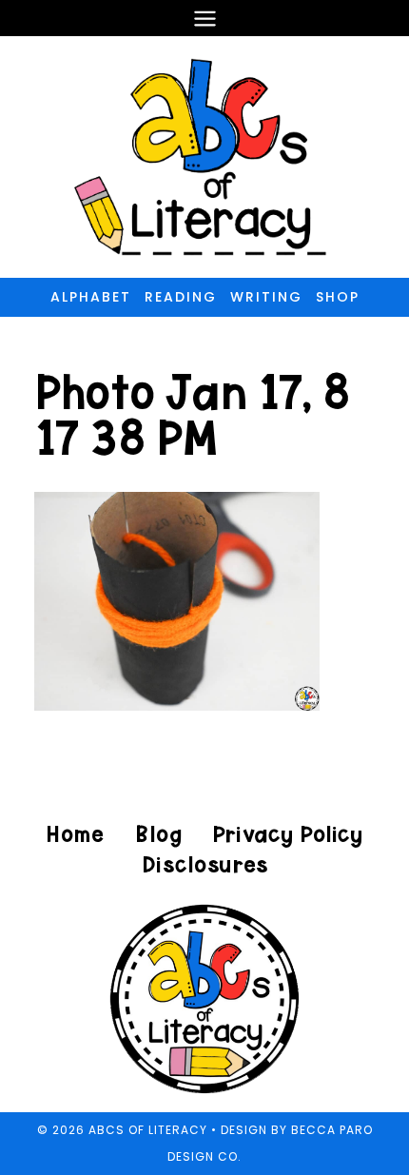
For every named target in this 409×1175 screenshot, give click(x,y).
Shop (338, 296)
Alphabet (90, 296)
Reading (181, 296)
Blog (158, 834)
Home (75, 834)
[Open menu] (204, 18)
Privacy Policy (287, 834)
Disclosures (205, 864)
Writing (266, 296)
